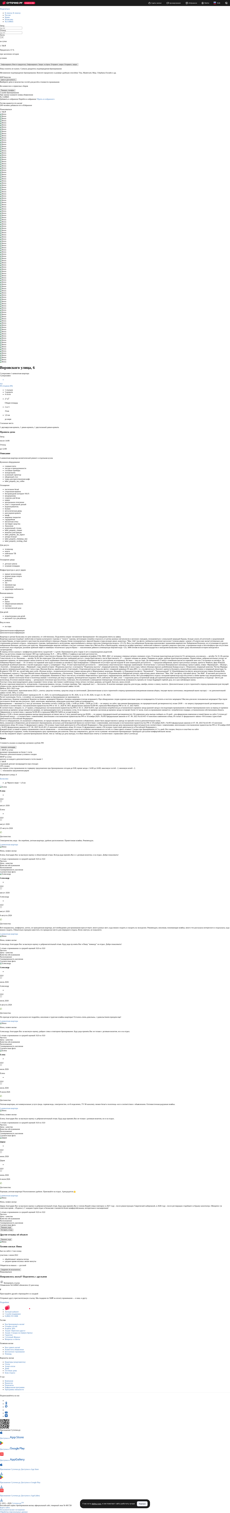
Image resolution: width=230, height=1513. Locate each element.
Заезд (2, 26)
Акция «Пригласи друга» (15, 1331)
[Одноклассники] (6, 1404)
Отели (7, 1364)
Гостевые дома (11, 1371)
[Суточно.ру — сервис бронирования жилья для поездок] (12, 3)
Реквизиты (9, 1385)
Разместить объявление (14, 1350)
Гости (2, 35)
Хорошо (142, 1504)
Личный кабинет (12, 1312)
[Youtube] (6, 1413)
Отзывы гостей (11, 1326)
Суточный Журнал (12, 1337)
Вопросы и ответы (12, 1339)
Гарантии (9, 1335)
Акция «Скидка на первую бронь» (19, 1333)
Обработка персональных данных (14, 1512)
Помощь (8, 1354)
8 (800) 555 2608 (11, 1316)
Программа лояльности (14, 1389)
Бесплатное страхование (15, 1352)
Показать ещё (6, 1227)
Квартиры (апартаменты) (15, 1362)
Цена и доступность (8, 80)
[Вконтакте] (6, 1410)
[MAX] (6, 1407)
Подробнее (4, 1302)
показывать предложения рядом (16, 771)
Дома (7, 1368)
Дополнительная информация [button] (12, 630)
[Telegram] (6, 1401)
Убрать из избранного (46, 99)
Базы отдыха (10, 1373)
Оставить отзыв (6, 1230)
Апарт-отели (10, 1366)
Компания (9, 1381)
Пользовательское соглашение (12, 1510)
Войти (206, 3)
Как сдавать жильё (12, 1347)
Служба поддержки (13, 1314)
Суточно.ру (18, 1503)
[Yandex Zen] (6, 1416)
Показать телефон (7, 90)
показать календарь (8, 747)
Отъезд (3, 30)
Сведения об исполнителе (10, 1270)
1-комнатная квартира (9, 845)
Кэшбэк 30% (10, 1328)
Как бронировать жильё (14, 1324)
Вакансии (9, 1383)
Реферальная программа (14, 1387)
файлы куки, (96, 1504)
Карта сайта (5, 1508)
